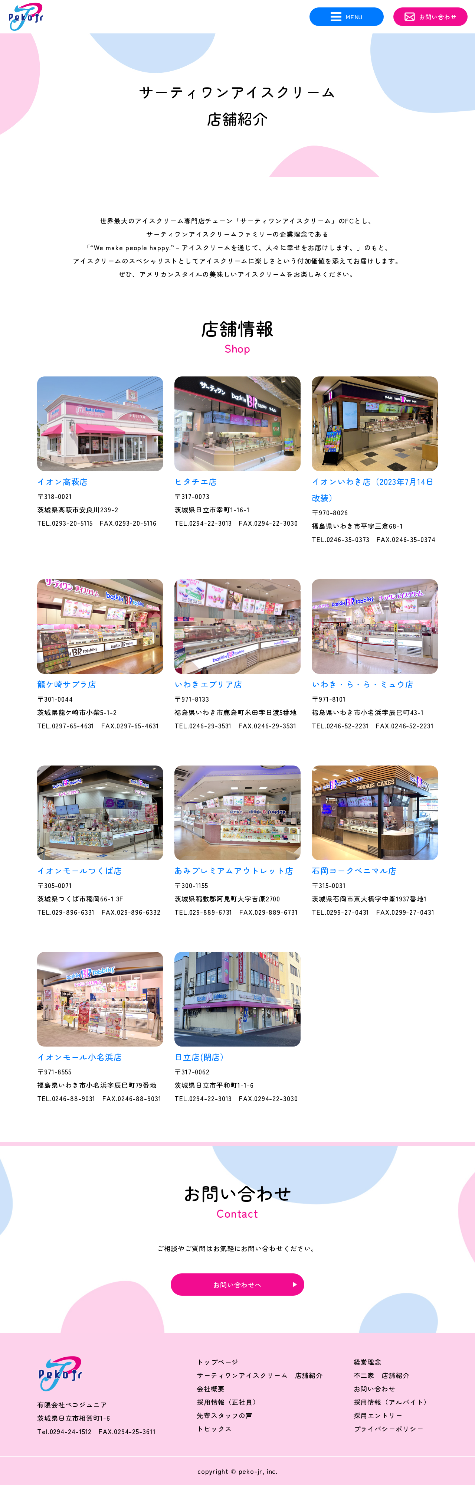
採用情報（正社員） (228, 1402)
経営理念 (368, 1362)
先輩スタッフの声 (225, 1415)
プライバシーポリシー (389, 1428)
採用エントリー (378, 1415)
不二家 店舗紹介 (382, 1375)
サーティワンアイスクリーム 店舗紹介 (260, 1375)
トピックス (214, 1428)
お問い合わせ (375, 1388)
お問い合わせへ (237, 1284)
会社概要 (211, 1388)
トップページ (218, 1362)
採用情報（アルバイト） (392, 1402)
